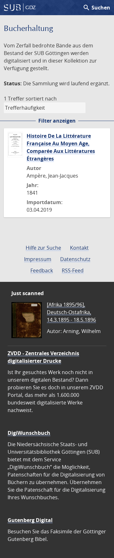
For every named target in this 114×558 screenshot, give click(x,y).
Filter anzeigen (57, 120)
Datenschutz (75, 259)
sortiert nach (41, 98)
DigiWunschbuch (29, 432)
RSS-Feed (73, 270)
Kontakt (79, 247)
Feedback (41, 270)
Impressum (37, 259)
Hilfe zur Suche (43, 247)
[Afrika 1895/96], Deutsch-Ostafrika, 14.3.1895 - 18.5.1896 (71, 312)
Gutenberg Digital (30, 520)
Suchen (96, 7)
